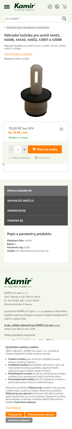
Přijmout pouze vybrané (41, 414)
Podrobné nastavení (19, 420)
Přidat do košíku (47, 149)
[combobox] (32, 18)
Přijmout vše (15, 414)
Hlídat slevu (44, 158)
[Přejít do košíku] (65, 7)
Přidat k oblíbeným (21, 158)
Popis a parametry (19, 190)
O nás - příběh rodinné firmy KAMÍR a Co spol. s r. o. (32, 325)
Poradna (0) (15, 220)
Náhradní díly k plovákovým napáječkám (28, 27)
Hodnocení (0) (16, 210)
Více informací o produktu (18, 54)
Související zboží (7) (20, 200)
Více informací (13, 407)
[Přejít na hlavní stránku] (29, 7)
